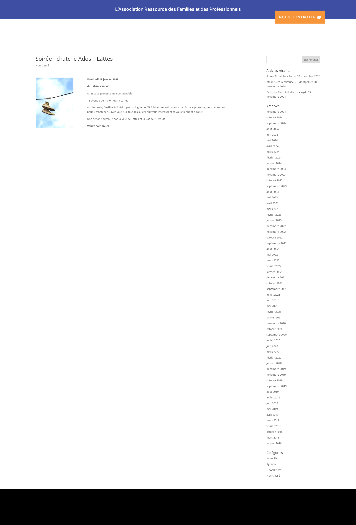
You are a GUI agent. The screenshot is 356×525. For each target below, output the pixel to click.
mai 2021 (272, 306)
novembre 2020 (276, 323)
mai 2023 (272, 197)
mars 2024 (272, 151)
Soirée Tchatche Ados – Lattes (74, 58)
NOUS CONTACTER (300, 17)
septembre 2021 (276, 289)
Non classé (42, 65)
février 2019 (273, 426)
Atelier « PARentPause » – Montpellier (289, 82)
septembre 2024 (276, 123)
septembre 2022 (276, 243)
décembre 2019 (276, 369)
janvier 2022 (274, 272)
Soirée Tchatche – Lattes (281, 76)
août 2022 (272, 249)
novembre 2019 (276, 374)
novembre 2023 (276, 174)
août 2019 (272, 391)
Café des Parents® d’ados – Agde (286, 92)
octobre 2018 (274, 432)
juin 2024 (272, 134)
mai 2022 (272, 254)
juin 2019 (272, 403)
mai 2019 (272, 409)
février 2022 (273, 266)
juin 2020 (272, 346)
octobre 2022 (274, 237)
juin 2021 (272, 300)
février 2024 (273, 157)
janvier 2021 (274, 317)
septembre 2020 (276, 334)
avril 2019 (272, 414)
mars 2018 (272, 437)
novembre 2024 (276, 111)
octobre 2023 (274, 180)
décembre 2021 (276, 277)
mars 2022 (272, 260)
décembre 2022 (276, 226)
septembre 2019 (276, 386)
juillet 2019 (273, 397)
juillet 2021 (273, 294)
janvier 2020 (274, 363)
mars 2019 (272, 420)
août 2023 (272, 192)
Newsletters (273, 470)
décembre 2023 (276, 169)
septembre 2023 (276, 186)
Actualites (272, 458)
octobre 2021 (274, 283)
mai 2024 (272, 140)
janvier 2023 (274, 220)
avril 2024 (272, 146)
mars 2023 (272, 209)
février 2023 (273, 214)
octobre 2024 (274, 117)
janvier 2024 (274, 163)
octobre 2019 (274, 380)
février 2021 (273, 311)
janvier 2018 (274, 443)
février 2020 (273, 357)
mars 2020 (272, 352)
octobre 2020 (274, 329)
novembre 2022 (276, 231)
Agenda (271, 464)
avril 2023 (272, 203)
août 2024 (272, 129)
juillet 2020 (273, 340)
